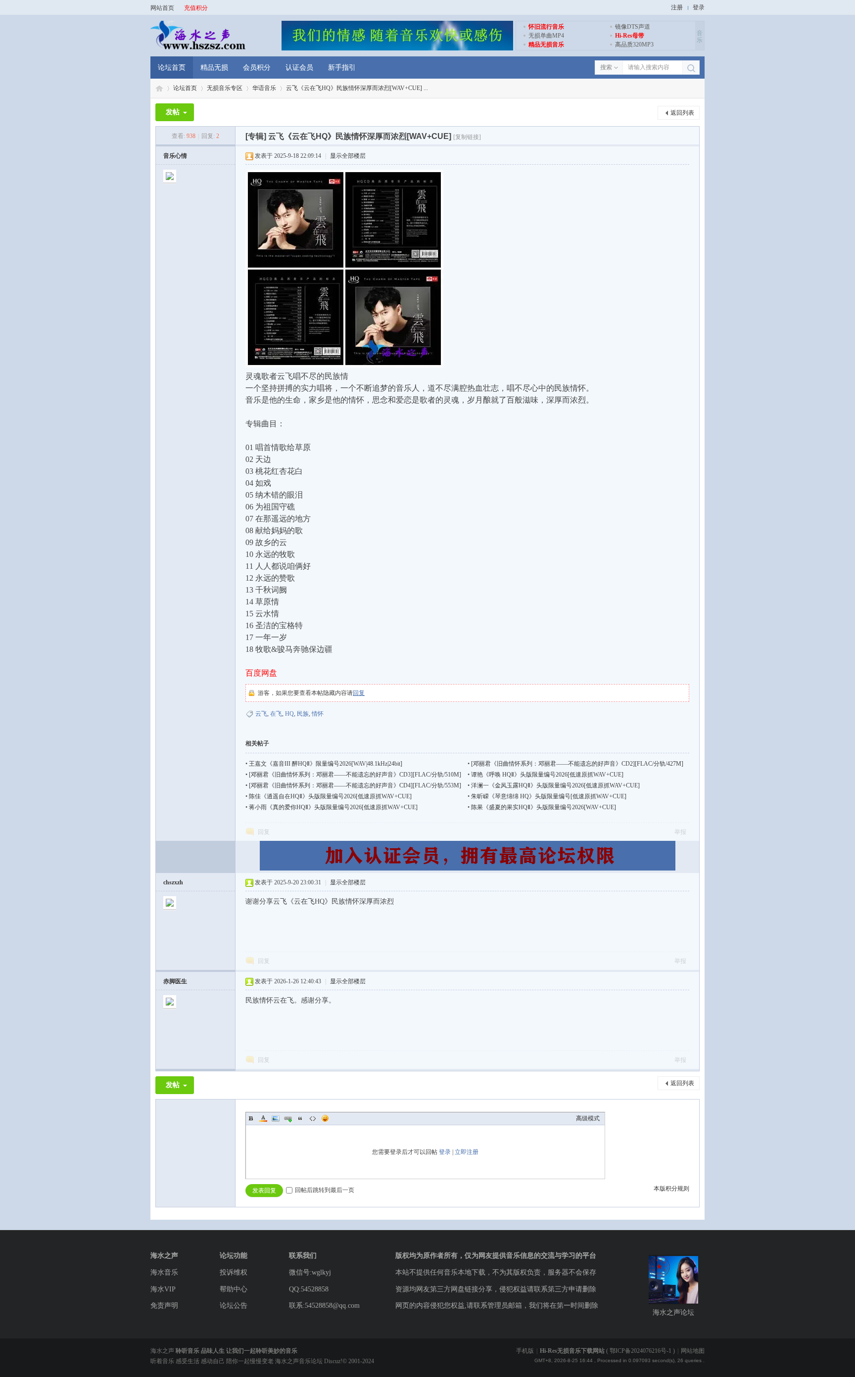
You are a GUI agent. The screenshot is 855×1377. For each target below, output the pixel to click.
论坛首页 (172, 67)
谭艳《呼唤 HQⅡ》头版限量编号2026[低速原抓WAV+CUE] (547, 774)
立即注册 (466, 1151)
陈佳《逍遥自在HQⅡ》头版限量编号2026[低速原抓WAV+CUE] (330, 796)
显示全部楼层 (348, 155)
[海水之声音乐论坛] (197, 48)
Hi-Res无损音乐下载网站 (572, 1350)
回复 (359, 692)
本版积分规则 (671, 1188)
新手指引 (342, 67)
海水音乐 (164, 1272)
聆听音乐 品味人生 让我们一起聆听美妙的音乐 (236, 1350)
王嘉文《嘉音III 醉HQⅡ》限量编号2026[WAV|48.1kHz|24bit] (325, 763)
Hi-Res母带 (629, 35)
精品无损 (214, 67)
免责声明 (164, 1305)
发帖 (173, 112)
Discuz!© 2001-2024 (349, 1361)
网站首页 (162, 7)
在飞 (276, 713)
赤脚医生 (175, 981)
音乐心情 (175, 155)
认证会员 (299, 67)
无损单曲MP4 (546, 35)
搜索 (606, 67)
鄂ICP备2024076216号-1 (640, 1350)
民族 (303, 713)
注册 (677, 7)
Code (313, 1118)
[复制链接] (467, 137)
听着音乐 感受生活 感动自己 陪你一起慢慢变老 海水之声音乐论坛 (237, 1361)
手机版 (525, 1350)
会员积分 (257, 67)
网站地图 (693, 1350)
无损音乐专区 (224, 88)
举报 (680, 831)
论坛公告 (233, 1305)
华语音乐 (264, 88)
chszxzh (173, 882)
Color (263, 1118)
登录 (699, 7)
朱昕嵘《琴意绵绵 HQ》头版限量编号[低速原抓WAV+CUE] (548, 796)
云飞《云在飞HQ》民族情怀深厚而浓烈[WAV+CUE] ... (357, 88)
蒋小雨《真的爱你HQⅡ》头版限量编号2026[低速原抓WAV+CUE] (333, 807)
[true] (691, 68)
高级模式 (588, 1118)
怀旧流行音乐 (546, 26)
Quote (300, 1118)
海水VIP (163, 1289)
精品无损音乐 (546, 44)
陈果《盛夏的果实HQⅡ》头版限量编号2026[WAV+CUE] (543, 807)
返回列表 (682, 112)
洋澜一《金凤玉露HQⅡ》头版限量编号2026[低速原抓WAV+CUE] (555, 785)
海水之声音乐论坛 (159, 88)
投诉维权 (233, 1272)
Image (276, 1118)
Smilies (325, 1118)
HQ (289, 713)
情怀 (318, 713)
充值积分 (196, 7)
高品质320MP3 (634, 44)
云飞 (261, 713)
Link (288, 1118)
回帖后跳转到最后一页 (324, 1190)
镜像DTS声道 (632, 26)
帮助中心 (233, 1289)
